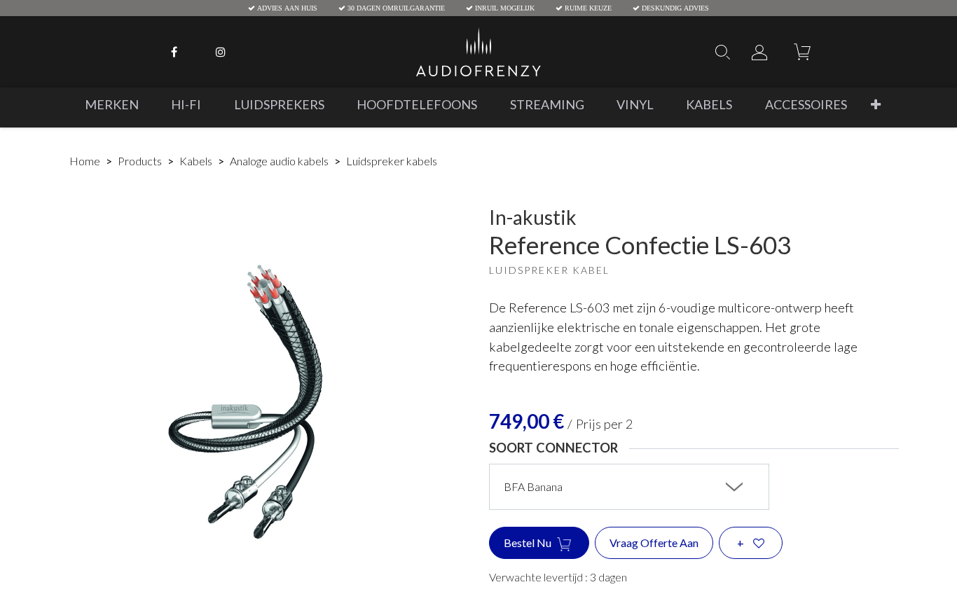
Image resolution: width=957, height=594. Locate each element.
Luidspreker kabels (391, 160)
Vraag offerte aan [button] (654, 542)
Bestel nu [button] (528, 542)
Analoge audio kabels (279, 160)
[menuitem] (112, 105)
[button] (875, 105)
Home (84, 160)
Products (140, 160)
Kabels (195, 160)
